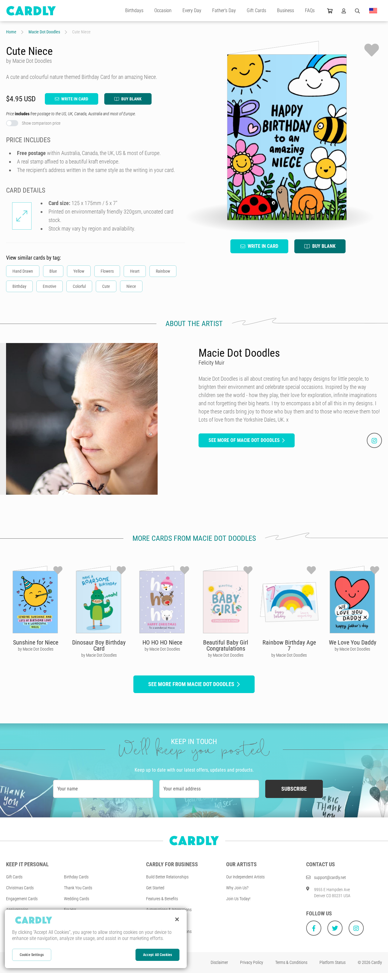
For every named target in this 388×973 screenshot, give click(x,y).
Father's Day (224, 10)
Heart (134, 271)
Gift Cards (256, 10)
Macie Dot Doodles (44, 31)
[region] (96, 939)
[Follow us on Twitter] (335, 928)
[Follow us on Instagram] (356, 928)
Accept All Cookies (157, 955)
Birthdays (134, 10)
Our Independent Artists (245, 876)
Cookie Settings (32, 955)
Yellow (78, 271)
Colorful (79, 286)
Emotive (49, 286)
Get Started (155, 887)
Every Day (191, 10)
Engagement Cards (22, 898)
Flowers (107, 271)
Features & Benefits (162, 898)
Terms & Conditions (291, 962)
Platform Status (332, 962)
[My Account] (344, 10)
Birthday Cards (76, 876)
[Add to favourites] (371, 50)
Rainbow (163, 271)
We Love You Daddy (352, 642)
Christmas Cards (20, 887)
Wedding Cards (76, 898)
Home (11, 31)
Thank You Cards (78, 887)
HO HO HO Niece (162, 642)
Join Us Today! (238, 898)
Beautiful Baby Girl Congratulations (225, 645)
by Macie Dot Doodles (35, 649)
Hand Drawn (22, 271)
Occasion (163, 10)
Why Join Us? (237, 887)
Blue (53, 271)
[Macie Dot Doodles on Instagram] (374, 440)
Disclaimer (219, 962)
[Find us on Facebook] (313, 928)
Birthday (19, 286)
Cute (106, 286)
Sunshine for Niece (35, 642)
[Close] (177, 919)
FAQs (310, 10)
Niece (131, 286)
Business (285, 10)
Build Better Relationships (167, 876)
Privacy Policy (251, 962)
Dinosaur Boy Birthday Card (98, 645)
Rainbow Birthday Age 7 (289, 645)
